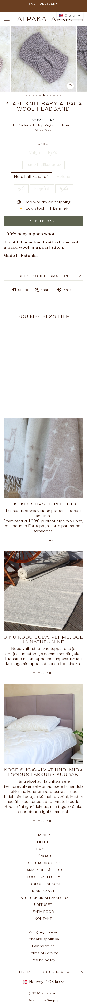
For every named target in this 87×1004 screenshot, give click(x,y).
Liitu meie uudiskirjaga (42, 972)
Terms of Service (43, 953)
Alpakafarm (42, 19)
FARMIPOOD (43, 912)
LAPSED (43, 849)
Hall (21, 188)
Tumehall (42, 188)
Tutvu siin (43, 540)
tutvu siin (43, 821)
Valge (34, 152)
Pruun (64, 188)
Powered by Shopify (43, 1000)
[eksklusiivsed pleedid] (43, 458)
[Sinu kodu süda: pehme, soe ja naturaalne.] (43, 591)
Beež (53, 152)
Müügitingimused (43, 932)
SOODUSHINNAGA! (43, 884)
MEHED (43, 842)
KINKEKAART (43, 891)
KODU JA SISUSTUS (43, 863)
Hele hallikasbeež (31, 176)
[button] (70, 15)
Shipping (44, 125)
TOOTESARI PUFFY (43, 877)
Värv (43, 144)
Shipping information (43, 276)
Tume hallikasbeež (43, 164)
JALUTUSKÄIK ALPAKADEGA (44, 898)
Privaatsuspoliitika (43, 939)
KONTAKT (43, 919)
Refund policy (43, 960)
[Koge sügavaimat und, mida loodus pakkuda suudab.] (43, 724)
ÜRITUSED (43, 905)
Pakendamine (43, 946)
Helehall (65, 176)
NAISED (43, 835)
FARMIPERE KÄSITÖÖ (43, 870)
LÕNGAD (43, 856)
